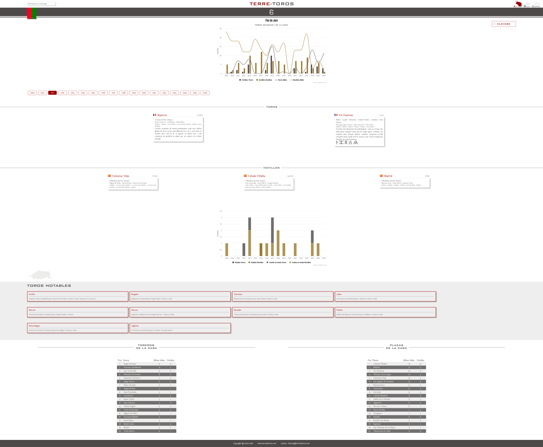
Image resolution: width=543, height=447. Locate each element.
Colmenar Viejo (120, 176)
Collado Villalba (256, 176)
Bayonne (162, 115)
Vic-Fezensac (346, 115)
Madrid (388, 176)
